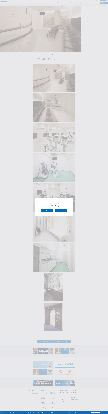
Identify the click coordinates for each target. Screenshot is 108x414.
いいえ (61, 210)
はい (47, 210)
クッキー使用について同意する (95, 412)
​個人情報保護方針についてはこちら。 (85, 412)
